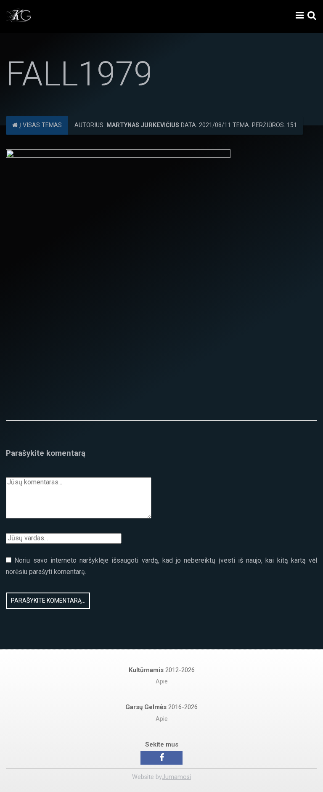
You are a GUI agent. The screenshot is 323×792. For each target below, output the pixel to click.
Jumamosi (176, 777)
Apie (162, 681)
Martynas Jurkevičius (142, 125)
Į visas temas (40, 125)
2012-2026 (162, 670)
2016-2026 (161, 707)
